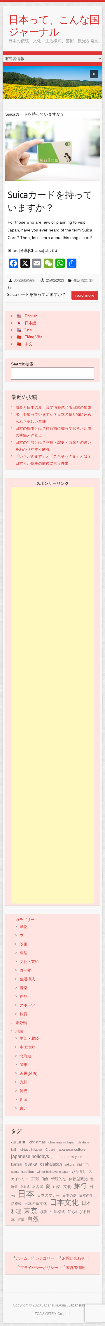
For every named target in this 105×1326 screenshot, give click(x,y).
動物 (23, 926)
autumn (19, 1141)
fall (13, 1150)
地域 (19, 1031)
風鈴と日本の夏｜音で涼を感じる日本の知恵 (53, 407)
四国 (23, 1099)
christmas (37, 1142)
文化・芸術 (29, 961)
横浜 (43, 1212)
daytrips (83, 1142)
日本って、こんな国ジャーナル (53, 25)
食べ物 (25, 970)
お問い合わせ (73, 1258)
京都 (35, 1179)
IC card (50, 1149)
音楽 (23, 988)
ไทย (28, 330)
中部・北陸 (29, 1038)
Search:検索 (22, 364)
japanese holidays (30, 1156)
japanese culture (71, 1149)
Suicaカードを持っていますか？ (50, 201)
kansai (16, 1164)
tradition (27, 1171)
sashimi (83, 1164)
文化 (67, 1186)
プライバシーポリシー (39, 1267)
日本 (26, 1193)
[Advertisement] (52, 695)
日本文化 (64, 1202)
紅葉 (21, 1219)
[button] (94, 74)
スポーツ (27, 1005)
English (31, 316)
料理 (23, 953)
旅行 (23, 1014)
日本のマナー (48, 1195)
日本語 (30, 323)
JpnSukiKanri (24, 280)
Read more (84, 295)
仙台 (44, 1179)
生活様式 (81, 280)
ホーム (21, 1258)
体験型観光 (78, 1179)
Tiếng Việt (33, 337)
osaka (31, 1163)
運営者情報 (75, 1267)
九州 (23, 1082)
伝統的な (58, 1179)
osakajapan (51, 1164)
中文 (28, 344)
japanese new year (67, 1157)
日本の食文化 (35, 1203)
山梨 (57, 1187)
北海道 (25, 1056)
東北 (23, 1108)
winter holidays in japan (53, 1171)
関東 (23, 1064)
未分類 (21, 1023)
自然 (23, 996)
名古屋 (37, 1187)
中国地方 (27, 1047)
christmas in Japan (61, 1142)
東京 (31, 1210)
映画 (23, 944)
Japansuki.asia (80, 1305)
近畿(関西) (28, 1073)
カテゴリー (24, 919)
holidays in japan (30, 1149)
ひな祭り (79, 1171)
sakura (69, 1164)
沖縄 (23, 1091)
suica (15, 1171)
